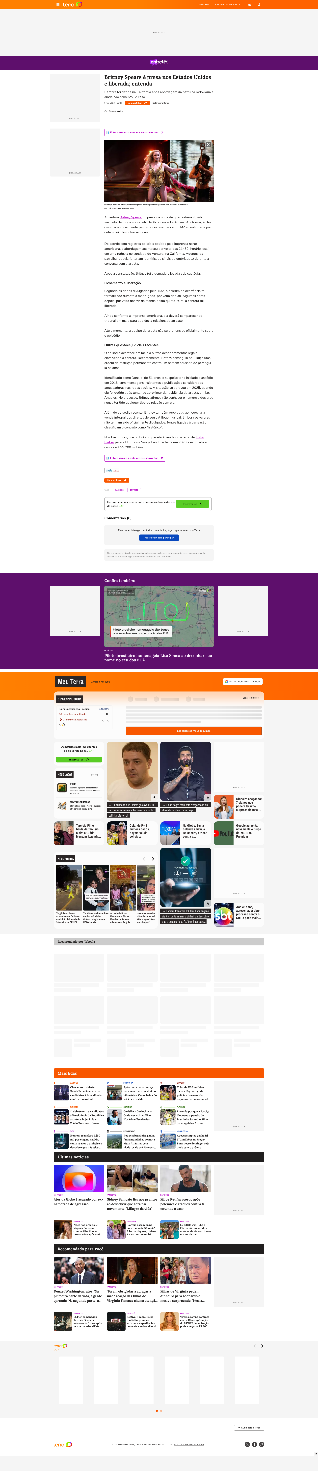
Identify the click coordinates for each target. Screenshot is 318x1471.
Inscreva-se (76, 759)
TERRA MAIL (204, 4)
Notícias (108, 651)
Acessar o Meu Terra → (102, 681)
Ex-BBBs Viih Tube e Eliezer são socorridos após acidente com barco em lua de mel (195, 1230)
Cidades (181, 1083)
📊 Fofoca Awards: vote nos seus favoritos (132, 132)
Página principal (72, 4)
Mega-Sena (182, 1131)
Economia (128, 1083)
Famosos (119, 490)
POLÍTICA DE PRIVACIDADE (189, 1444)
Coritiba (127, 1107)
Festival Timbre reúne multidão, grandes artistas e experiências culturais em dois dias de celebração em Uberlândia (142, 1321)
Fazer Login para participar (159, 537)
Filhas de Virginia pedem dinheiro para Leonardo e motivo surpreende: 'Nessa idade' (181, 1296)
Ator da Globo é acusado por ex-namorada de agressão (78, 1201)
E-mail (249, 4)
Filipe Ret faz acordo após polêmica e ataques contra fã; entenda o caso (182, 1204)
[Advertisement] (239, 1229)
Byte (72, 1131)
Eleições (74, 1083)
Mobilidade (129, 1131)
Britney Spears (131, 217)
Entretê (134, 490)
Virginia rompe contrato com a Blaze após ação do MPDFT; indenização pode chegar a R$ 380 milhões (194, 1321)
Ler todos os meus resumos (194, 731)
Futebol (181, 1107)
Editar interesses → (252, 697)
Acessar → (96, 774)
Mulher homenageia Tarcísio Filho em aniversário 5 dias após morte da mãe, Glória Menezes (88, 1321)
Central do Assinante (227, 4)
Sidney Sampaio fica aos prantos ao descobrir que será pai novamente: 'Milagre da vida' (132, 1204)
